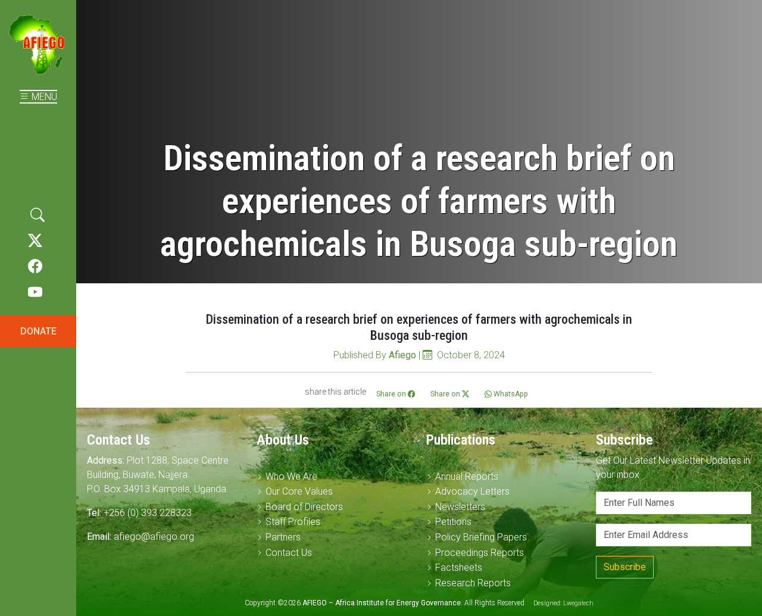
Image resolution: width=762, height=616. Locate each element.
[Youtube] (35, 292)
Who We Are (291, 476)
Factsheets (458, 567)
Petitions (453, 521)
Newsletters (460, 506)
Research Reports (473, 583)
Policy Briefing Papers (481, 537)
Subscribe (625, 567)
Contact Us (289, 552)
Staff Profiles (293, 521)
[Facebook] (35, 266)
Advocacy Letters (472, 491)
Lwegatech (578, 603)
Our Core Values (299, 491)
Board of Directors (304, 506)
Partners (283, 537)
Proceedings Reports (479, 552)
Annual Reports (466, 476)
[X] (35, 241)
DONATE (38, 331)
